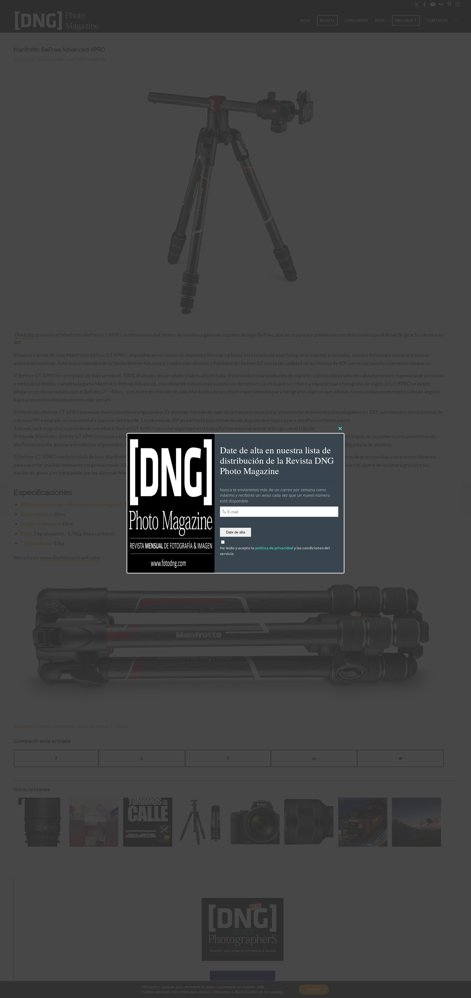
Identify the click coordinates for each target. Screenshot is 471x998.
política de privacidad (274, 548)
